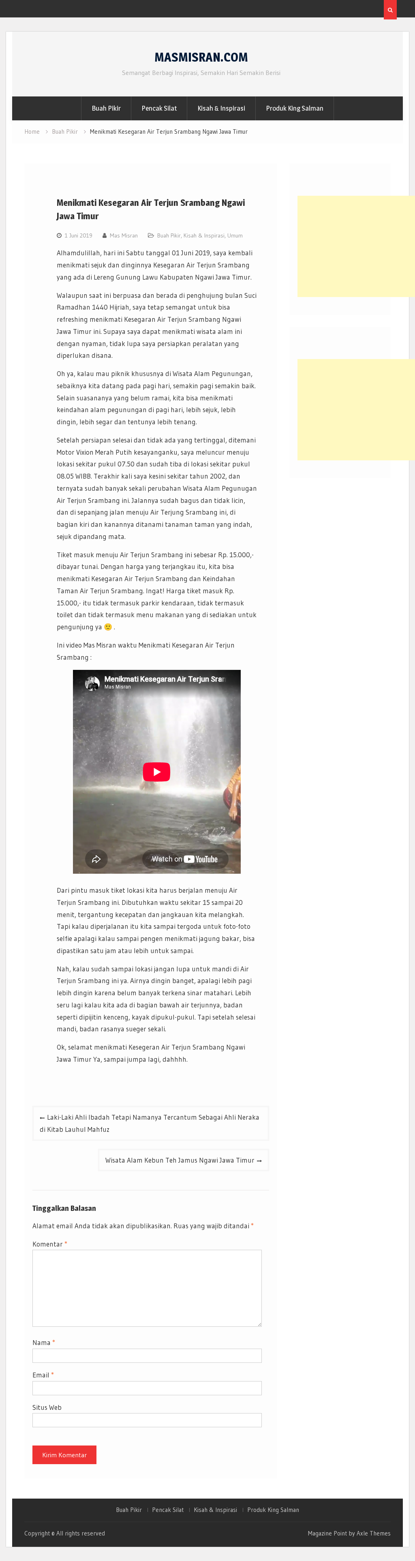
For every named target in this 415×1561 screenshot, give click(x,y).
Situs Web (47, 1407)
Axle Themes (374, 1533)
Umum (235, 235)
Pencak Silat (159, 108)
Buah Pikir (106, 108)
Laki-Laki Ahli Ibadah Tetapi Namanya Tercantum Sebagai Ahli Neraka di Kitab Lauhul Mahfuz (149, 1123)
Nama (43, 1342)
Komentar (49, 1244)
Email (43, 1375)
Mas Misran (124, 235)
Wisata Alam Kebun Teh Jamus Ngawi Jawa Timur (180, 1160)
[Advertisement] (356, 246)
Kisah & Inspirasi (221, 108)
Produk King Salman (294, 108)
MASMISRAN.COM (201, 57)
